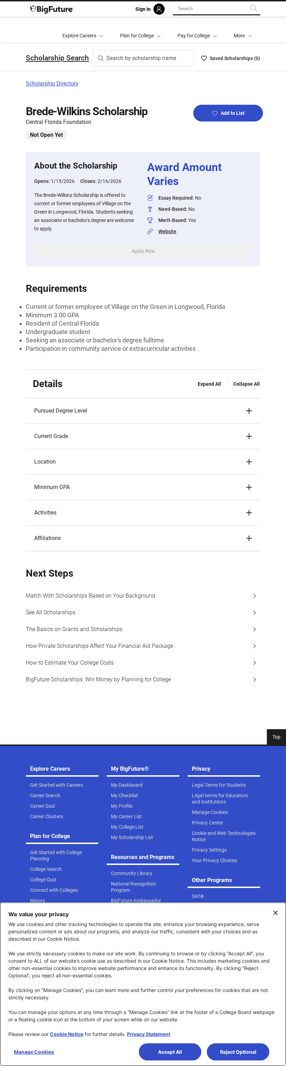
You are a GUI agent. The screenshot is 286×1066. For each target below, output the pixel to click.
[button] (242, 30)
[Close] (275, 912)
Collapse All (246, 384)
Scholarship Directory (52, 83)
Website (167, 231)
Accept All (170, 1052)
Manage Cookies (34, 1052)
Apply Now (143, 251)
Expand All (209, 384)
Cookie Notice (66, 1034)
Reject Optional (238, 1052)
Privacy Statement (148, 1034)
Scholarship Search (57, 58)
